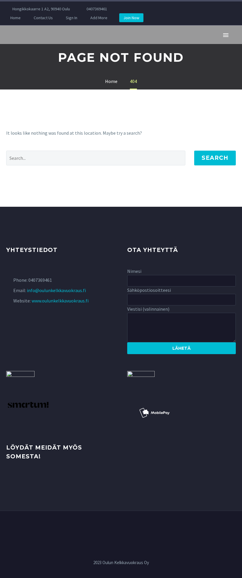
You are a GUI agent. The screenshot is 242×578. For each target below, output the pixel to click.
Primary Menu (225, 35)
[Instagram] (139, 8)
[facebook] (9, 479)
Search (215, 157)
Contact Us (43, 17)
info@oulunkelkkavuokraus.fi (56, 290)
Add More (98, 17)
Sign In (71, 17)
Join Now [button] (131, 17)
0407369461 (96, 9)
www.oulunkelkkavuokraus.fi (60, 301)
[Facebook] (130, 8)
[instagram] (20, 479)
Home (15, 17)
